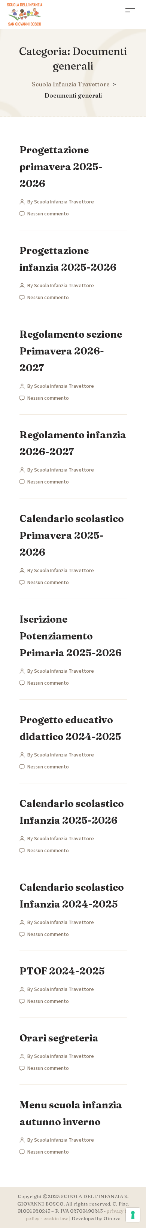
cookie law (55, 1218)
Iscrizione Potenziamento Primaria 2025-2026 (70, 636)
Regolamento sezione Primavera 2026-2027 (70, 351)
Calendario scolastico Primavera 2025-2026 (71, 535)
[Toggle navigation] (130, 10)
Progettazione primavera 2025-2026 (61, 167)
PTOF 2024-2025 (62, 971)
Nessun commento (48, 214)
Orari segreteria (58, 1038)
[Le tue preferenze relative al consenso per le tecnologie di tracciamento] (133, 1215)
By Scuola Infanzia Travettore (60, 202)
